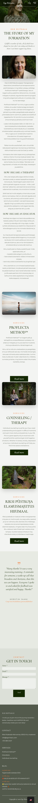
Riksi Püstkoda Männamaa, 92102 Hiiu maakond (18, 734)
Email (4, 671)
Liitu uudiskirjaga (11, 789)
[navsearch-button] (28, 3)
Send (19, 692)
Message (5, 677)
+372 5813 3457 (7, 741)
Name (4, 665)
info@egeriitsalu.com (9, 737)
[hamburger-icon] (34, 3)
